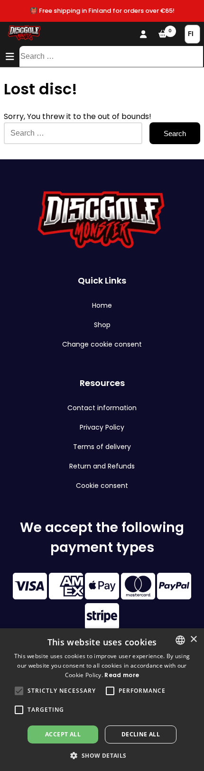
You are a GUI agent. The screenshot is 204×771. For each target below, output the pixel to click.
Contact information (102, 408)
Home (102, 305)
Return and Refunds (102, 466)
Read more (121, 675)
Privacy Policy (102, 427)
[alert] (102, 699)
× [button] (193, 639)
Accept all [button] (63, 734)
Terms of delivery (102, 446)
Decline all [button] (140, 734)
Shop (102, 325)
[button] (18, 690)
